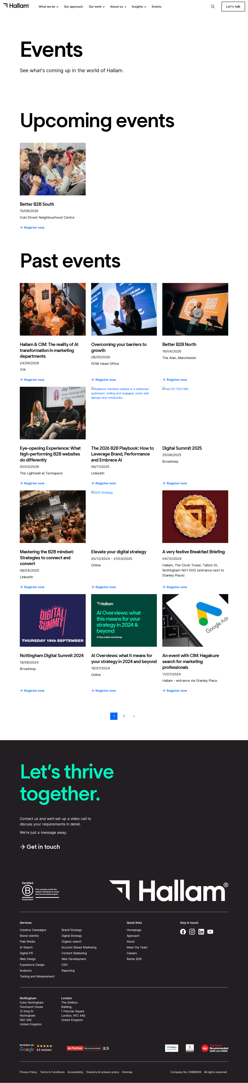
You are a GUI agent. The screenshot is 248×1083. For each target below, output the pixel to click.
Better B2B (134, 959)
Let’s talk (233, 7)
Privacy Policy (28, 1072)
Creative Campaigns (33, 930)
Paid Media (27, 941)
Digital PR (26, 953)
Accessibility (75, 1072)
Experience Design (32, 965)
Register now (34, 227)
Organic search (72, 941)
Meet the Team (137, 947)
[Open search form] (213, 6)
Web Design (28, 959)
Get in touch (43, 847)
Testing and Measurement (37, 976)
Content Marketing (74, 953)
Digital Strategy (72, 936)
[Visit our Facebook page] (183, 931)
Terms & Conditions (52, 1072)
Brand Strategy (72, 930)
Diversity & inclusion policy (102, 1072)
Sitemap (127, 1072)
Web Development (74, 959)
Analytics (26, 970)
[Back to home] (16, 6)
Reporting (68, 970)
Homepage (134, 930)
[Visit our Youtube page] (210, 931)
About (131, 941)
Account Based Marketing (79, 947)
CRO (65, 965)
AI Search (26, 947)
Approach (133, 936)
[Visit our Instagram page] (192, 931)
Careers (132, 953)
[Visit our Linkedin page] (201, 931)
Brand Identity (29, 936)
